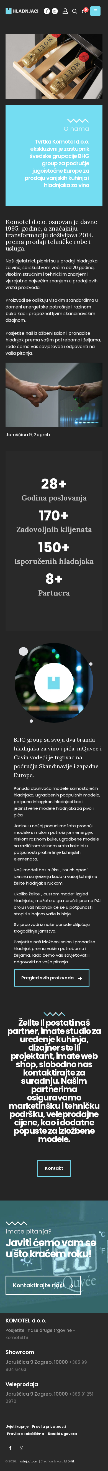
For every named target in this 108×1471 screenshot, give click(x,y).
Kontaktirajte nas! (39, 1285)
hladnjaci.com (27, 1461)
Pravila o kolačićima (25, 1433)
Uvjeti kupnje (17, 1426)
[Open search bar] (75, 11)
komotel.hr (17, 1337)
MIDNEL (69, 1461)
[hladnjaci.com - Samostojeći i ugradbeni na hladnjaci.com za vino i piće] (17, 11)
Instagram (21, 1448)
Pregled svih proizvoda (48, 978)
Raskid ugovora (62, 1433)
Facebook (10, 1448)
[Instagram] (55, 11)
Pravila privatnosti (49, 1426)
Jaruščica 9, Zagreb (28, 434)
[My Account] (65, 11)
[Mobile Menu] (95, 11)
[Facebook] (47, 11)
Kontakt (54, 1168)
